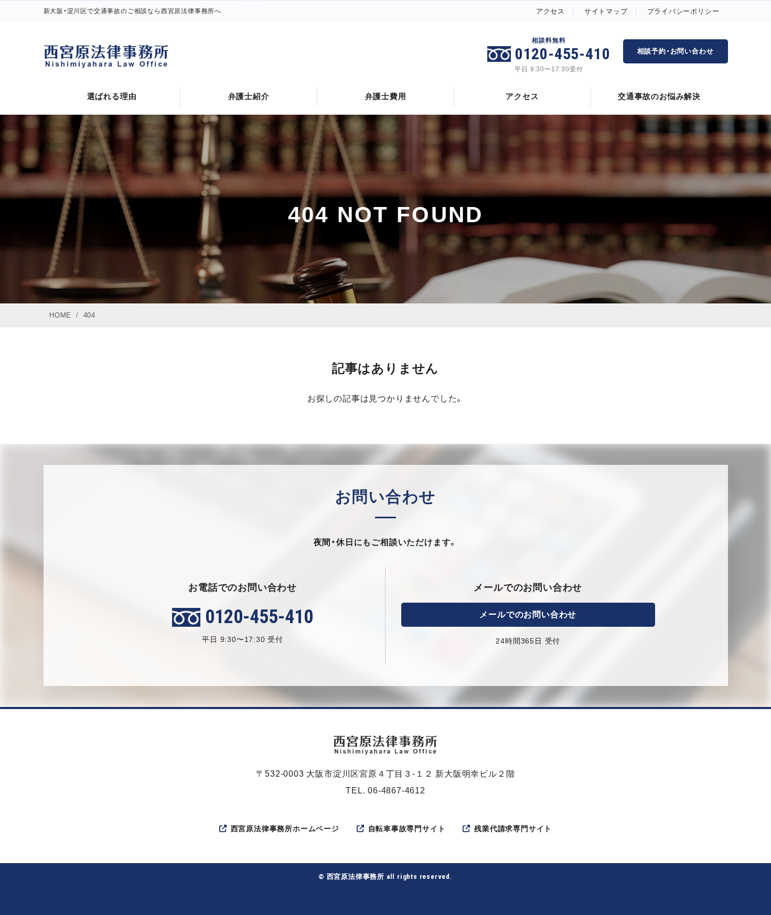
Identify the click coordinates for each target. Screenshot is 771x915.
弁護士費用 (385, 96)
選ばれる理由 (112, 96)
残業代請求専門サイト (513, 828)
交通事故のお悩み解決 (659, 96)
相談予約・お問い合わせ (675, 51)
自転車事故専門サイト (407, 828)
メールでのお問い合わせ (527, 614)
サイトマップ (606, 11)
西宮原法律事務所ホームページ (285, 828)
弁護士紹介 (249, 96)
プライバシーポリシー (683, 11)
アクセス (550, 11)
